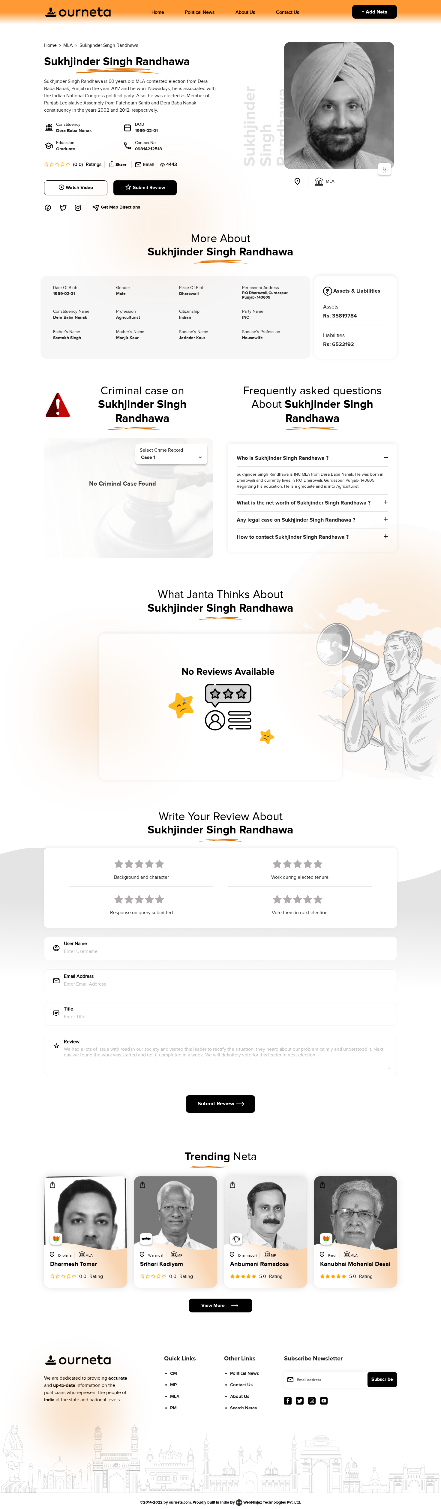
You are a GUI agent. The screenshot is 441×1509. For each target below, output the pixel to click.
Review (72, 1042)
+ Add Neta (374, 12)
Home (158, 12)
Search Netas (243, 1408)
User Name (75, 944)
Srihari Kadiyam (161, 1264)
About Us (245, 12)
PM (173, 1408)
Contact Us (287, 12)
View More (213, 1306)
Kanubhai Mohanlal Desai (355, 1264)
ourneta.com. (180, 1502)
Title (68, 1009)
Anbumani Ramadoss (259, 1264)
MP (173, 1385)
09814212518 (148, 149)
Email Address (79, 976)
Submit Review (149, 188)
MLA (174, 1396)
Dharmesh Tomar (73, 1264)
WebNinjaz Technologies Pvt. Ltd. (272, 1502)
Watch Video (79, 188)
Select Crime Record (161, 450)
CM (173, 1373)
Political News (199, 12)
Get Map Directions (120, 207)
